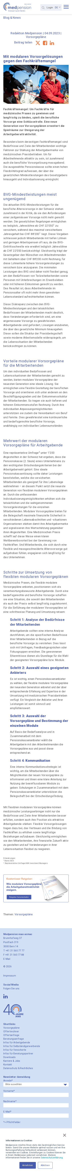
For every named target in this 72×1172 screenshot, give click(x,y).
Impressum (9, 975)
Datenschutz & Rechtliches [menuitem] (18, 1068)
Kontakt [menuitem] (7, 1064)
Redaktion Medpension (26, 33)
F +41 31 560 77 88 (13, 954)
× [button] (64, 1135)
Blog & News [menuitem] (12, 17)
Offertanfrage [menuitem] (11, 1035)
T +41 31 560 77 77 (13, 950)
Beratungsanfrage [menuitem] (13, 1038)
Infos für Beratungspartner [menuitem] (18, 1053)
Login (50, 7)
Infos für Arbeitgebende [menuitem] (16, 1042)
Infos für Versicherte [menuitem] (14, 1049)
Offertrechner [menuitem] (11, 1031)
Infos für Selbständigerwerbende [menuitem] (21, 1046)
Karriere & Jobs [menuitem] (11, 1061)
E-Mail (6, 959)
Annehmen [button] (27, 1165)
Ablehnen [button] (45, 1165)
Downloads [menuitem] (9, 1057)
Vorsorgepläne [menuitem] (11, 1027)
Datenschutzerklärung (52, 1157)
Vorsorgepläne (36, 37)
